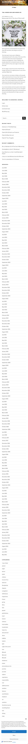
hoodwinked (5, 627)
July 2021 (4, 334)
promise (4, 669)
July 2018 (4, 432)
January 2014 (5, 532)
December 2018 (6, 421)
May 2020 (4, 373)
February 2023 (5, 281)
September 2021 (6, 329)
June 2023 (4, 270)
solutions (4, 702)
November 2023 (6, 256)
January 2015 (5, 507)
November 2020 (6, 357)
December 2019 (6, 387)
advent (3, 566)
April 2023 (4, 276)
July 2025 (4, 201)
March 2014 (5, 526)
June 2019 (4, 404)
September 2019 (6, 396)
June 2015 (4, 493)
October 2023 (5, 259)
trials (3, 716)
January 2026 (5, 184)
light (3, 643)
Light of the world (6, 646)
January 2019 (5, 418)
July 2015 (4, 490)
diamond (4, 582)
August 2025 (5, 198)
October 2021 (5, 326)
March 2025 (5, 212)
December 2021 (6, 320)
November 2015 (6, 479)
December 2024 (6, 220)
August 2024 (5, 231)
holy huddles (5, 624)
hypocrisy (4, 630)
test (3, 710)
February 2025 (5, 215)
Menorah (4, 655)
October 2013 (5, 540)
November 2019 (6, 390)
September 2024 (6, 229)
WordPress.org (5, 111)
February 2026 (5, 181)
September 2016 (6, 451)
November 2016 (6, 446)
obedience (4, 660)
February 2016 (5, 471)
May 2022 (4, 307)
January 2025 (5, 218)
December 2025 (6, 187)
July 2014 (4, 515)
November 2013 (6, 538)
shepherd (4, 696)
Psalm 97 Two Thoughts (8, 138)
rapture (4, 674)
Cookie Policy (13, 742)
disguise (4, 588)
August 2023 (5, 265)
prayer (3, 663)
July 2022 (4, 301)
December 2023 (6, 254)
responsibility (5, 680)
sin (2, 699)
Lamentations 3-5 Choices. (12, 159)
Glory (3, 604)
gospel (3, 610)
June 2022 (4, 304)
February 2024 (5, 248)
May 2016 (4, 462)
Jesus (3, 635)
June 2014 (4, 518)
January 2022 (5, 318)
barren (3, 571)
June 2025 (4, 204)
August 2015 (5, 487)
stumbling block (6, 707)
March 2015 (5, 501)
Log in (3, 103)
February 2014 (5, 529)
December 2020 (6, 354)
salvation (4, 688)
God (3, 607)
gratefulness (5, 613)
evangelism (5, 591)
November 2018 (6, 423)
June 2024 (4, 237)
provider (4, 671)
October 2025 (5, 192)
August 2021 (5, 332)
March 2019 (5, 412)
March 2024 (5, 245)
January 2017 (5, 440)
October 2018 (5, 426)
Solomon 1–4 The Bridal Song (9, 126)
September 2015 (6, 485)
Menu (14, 7)
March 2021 (5, 346)
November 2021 (6, 323)
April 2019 (4, 410)
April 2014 (4, 524)
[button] (26, 719)
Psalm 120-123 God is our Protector (10, 132)
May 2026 (4, 173)
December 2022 (6, 287)
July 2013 (4, 549)
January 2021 (5, 351)
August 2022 (5, 298)
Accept (14, 731)
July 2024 (4, 234)
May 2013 (4, 554)
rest (3, 682)
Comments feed (6, 108)
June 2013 (4, 552)
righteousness (5, 685)
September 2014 (6, 513)
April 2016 (4, 465)
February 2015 (5, 504)
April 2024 (4, 243)
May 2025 (4, 206)
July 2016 (4, 457)
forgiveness (5, 596)
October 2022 (5, 293)
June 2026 (4, 170)
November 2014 (6, 510)
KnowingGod (5, 149)
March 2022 (5, 312)
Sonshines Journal (6, 705)
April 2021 (4, 343)
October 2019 (5, 393)
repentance (5, 677)
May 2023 (4, 273)
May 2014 (4, 521)
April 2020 (4, 376)
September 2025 (6, 195)
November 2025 (6, 190)
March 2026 (5, 178)
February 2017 (5, 437)
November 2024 (6, 223)
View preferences (14, 739)
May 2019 (4, 407)
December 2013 (6, 535)
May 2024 (4, 240)
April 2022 (4, 309)
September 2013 (6, 543)
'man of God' (5, 563)
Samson (4, 691)
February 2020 (5, 382)
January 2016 (5, 474)
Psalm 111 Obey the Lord (8, 135)
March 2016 (5, 468)
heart (3, 616)
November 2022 (6, 290)
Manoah (4, 652)
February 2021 (5, 348)
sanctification (5, 694)
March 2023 (5, 279)
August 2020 (5, 365)
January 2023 (5, 284)
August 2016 (5, 454)
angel (3, 568)
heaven (4, 618)
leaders (4, 641)
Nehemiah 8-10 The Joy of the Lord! (13, 18)
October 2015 (5, 482)
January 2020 (5, 384)
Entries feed (5, 106)
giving (3, 602)
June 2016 (4, 460)
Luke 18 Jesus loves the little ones (15, 156)
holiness (4, 621)
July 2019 (4, 401)
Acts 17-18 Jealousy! (15, 149)
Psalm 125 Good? (6, 129)
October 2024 (5, 226)
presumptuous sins (6, 666)
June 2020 (4, 371)
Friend (3, 599)
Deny (14, 735)
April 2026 (4, 176)
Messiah (4, 657)
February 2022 (5, 315)
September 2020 (6, 362)
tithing (3, 713)
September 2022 (6, 295)
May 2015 (4, 496)
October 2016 (5, 449)
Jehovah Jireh (5, 632)
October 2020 (5, 359)
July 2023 (4, 268)
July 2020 (4, 368)
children (4, 577)
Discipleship (5, 585)
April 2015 (4, 499)
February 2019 (5, 415)
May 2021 (4, 340)
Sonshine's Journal (12, 2)
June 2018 (4, 435)
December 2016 (6, 443)
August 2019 (5, 398)
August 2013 (5, 546)
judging (4, 638)
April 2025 (4, 209)
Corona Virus (5, 579)
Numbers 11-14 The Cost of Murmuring (15, 146)
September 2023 (6, 262)
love (3, 649)
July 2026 (4, 167)
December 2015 (6, 476)
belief (3, 574)
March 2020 (5, 379)
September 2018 (6, 429)
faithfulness (5, 593)
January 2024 (5, 251)
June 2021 (4, 337)
